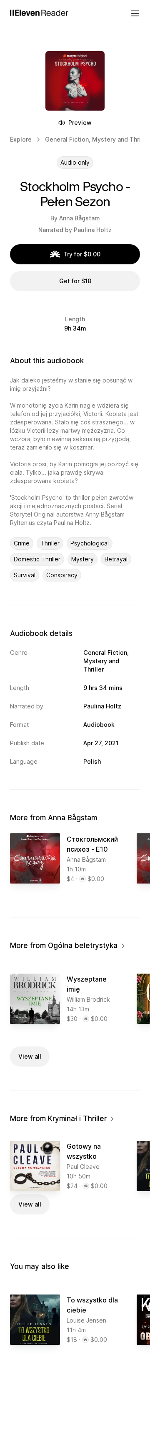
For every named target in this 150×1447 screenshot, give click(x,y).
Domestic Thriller (37, 559)
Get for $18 (75, 280)
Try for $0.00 (81, 254)
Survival (24, 575)
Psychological (89, 543)
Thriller (50, 543)
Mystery (82, 559)
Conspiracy (62, 575)
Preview (80, 122)
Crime (22, 543)
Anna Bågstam (79, 218)
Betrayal (116, 559)
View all (29, 1056)
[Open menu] (135, 13)
